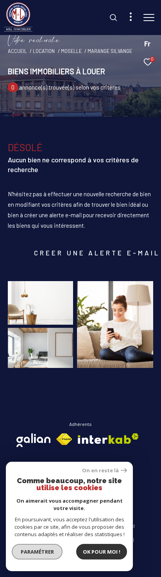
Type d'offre (38, 108)
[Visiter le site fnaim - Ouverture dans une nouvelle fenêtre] (64, 439)
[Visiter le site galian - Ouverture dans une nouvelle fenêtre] (33, 440)
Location (44, 51)
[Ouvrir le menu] (149, 17)
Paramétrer (37, 551)
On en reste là (100, 470)
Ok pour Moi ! (101, 551)
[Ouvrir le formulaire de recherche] (113, 17)
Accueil (17, 51)
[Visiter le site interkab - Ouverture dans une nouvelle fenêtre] (108, 438)
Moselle (71, 51)
